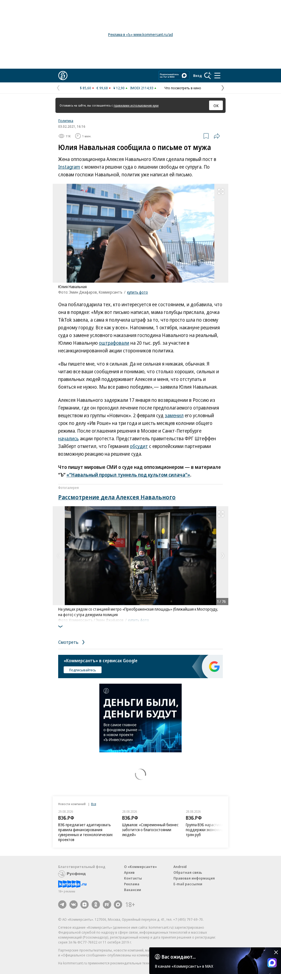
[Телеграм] (62, 904)
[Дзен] (84, 904)
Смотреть (69, 642)
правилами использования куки (136, 105)
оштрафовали (114, 342)
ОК (216, 105)
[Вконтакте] (73, 904)
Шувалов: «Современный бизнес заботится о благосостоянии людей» (150, 829)
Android (180, 866)
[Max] (118, 904)
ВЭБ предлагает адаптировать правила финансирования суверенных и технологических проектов (85, 832)
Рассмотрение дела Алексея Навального (117, 497)
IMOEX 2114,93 (141, 87)
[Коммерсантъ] (63, 75)
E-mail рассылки (187, 883)
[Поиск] (208, 75)
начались (68, 438)
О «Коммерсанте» (140, 866)
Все (93, 804)
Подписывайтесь (82, 669)
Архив (129, 872)
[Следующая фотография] (222, 555)
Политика (65, 120)
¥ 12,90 (119, 87)
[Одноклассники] (96, 904)
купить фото (137, 292)
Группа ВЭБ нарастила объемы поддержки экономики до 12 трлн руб (212, 829)
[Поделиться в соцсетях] (216, 136)
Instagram (69, 166)
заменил (174, 415)
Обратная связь (187, 872)
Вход (197, 75)
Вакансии (132, 889)
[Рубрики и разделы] (217, 75)
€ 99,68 (102, 87)
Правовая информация (194, 878)
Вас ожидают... (179, 956)
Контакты (133, 878)
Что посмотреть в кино (182, 87)
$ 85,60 (85, 87)
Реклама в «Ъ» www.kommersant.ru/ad (140, 34)
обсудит (139, 446)
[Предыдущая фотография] (58, 555)
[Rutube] (107, 904)
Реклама (131, 883)
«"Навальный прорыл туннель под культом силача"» (128, 474)
